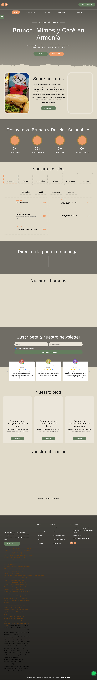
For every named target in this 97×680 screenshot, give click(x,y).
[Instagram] (2, 4)
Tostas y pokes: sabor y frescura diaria (48, 423)
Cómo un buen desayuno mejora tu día (17, 423)
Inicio (16, 12)
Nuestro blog (62, 12)
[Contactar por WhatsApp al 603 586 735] (94, 676)
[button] (89, 372)
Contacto (79, 12)
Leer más (17, 438)
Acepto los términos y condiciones (25, 348)
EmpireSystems (65, 677)
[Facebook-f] (6, 4)
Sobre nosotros (31, 12)
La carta (47, 12)
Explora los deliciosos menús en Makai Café (79, 423)
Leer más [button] (54, 379)
